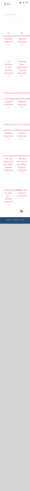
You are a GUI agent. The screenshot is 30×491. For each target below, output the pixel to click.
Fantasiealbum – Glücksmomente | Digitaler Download (10, 130)
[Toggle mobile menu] (27, 2)
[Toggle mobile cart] (20, 2)
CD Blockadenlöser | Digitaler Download (10, 37)
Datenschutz (17, 220)
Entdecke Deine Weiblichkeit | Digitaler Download (22, 67)
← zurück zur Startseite (9, 15)
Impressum (9, 220)
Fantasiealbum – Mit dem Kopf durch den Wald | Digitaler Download (10, 163)
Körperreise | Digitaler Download (22, 193)
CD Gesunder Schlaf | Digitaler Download (8, 67)
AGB (23, 220)
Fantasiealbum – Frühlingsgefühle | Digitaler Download (11, 99)
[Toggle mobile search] (23, 2)
